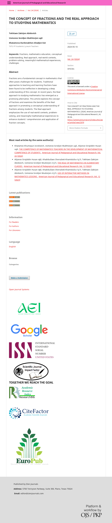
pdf (72, 33)
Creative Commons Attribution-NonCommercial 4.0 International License (84, 89)
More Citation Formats (78, 128)
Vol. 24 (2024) (33, 10)
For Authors (14, 226)
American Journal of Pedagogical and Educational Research (39, 3)
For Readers (14, 222)
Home (11, 10)
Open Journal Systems (19, 289)
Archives (20, 10)
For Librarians (14, 230)
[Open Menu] (9, 2)
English (12, 246)
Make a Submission (19, 278)
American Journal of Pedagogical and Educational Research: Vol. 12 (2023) (58, 166)
